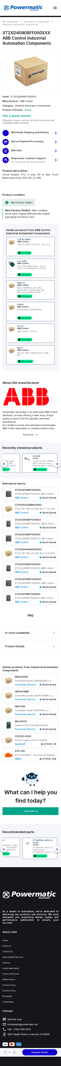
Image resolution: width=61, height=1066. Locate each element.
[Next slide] (57, 464)
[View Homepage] (23, 8)
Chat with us (31, 811)
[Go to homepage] (30, 895)
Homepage (12, 21)
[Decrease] (5, 1052)
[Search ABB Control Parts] (26, 405)
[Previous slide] (4, 464)
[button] (30, 133)
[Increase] (14, 1052)
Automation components (36, 21)
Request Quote (39, 1052)
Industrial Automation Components (20, 24)
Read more (28, 434)
